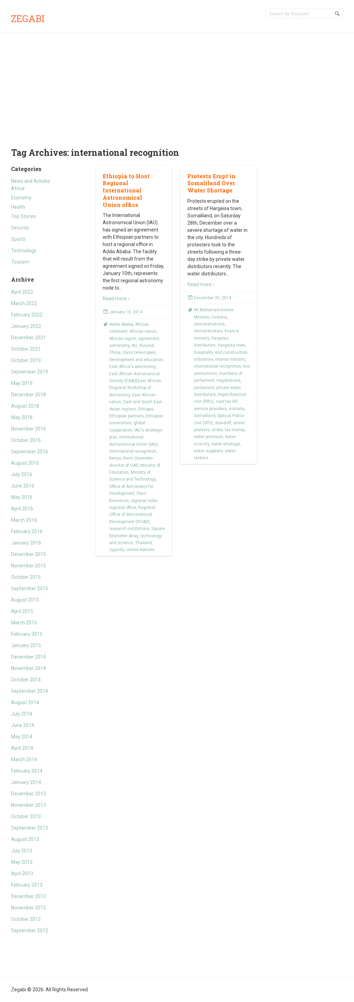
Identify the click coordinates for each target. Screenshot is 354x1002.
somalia (236, 408)
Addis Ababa (121, 324)
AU (134, 345)
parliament (204, 387)
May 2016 (21, 497)
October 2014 (26, 679)
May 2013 (21, 862)
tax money (234, 429)
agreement (148, 338)
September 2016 (29, 451)
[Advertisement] (177, 84)
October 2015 (26, 577)
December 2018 (28, 394)
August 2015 (25, 600)
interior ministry (230, 359)
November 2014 (28, 668)
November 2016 (28, 429)
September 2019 (29, 372)
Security (20, 227)
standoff (223, 422)
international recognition (132, 451)
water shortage (225, 444)
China (114, 352)
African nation (143, 331)
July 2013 (21, 850)
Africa (18, 188)
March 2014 (24, 759)
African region (122, 338)
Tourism (20, 262)
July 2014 (21, 714)
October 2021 (26, 349)
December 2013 (28, 793)
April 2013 (22, 873)
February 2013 (27, 885)
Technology (23, 250)
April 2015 (22, 611)
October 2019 (26, 360)
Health (18, 207)
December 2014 (28, 657)
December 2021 (28, 337)
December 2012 (28, 896)
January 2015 (26, 645)
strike (217, 429)
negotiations (228, 380)
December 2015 (28, 554)
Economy (21, 197)
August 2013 (25, 839)
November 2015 (28, 565)
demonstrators (208, 331)
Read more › (116, 298)
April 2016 (22, 508)
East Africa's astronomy (132, 366)
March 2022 (24, 303)
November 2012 (28, 907)
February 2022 (27, 315)
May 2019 (21, 383)
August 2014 (25, 702)
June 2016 (22, 486)
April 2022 (22, 292)
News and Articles (30, 181)
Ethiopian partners (126, 416)
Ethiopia (145, 409)
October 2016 (26, 440)
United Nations (140, 549)
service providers (210, 408)
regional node (144, 500)
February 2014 (27, 771)
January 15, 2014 (125, 312)
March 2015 (24, 622)
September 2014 (29, 691)
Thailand (143, 542)
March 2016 (24, 520)
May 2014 (21, 736)
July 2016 (21, 474)
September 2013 (29, 828)
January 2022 (26, 326)
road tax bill (226, 401)
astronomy (119, 345)
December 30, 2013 (212, 297)
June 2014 (22, 725)
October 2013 (26, 816)
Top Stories (23, 216)
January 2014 (26, 782)
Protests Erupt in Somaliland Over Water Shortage (211, 183)
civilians (219, 317)
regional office (122, 507)
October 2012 (26, 919)
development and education (136, 359)
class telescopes (139, 352)
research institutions (129, 528)
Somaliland (204, 415)
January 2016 (26, 543)
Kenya (115, 458)
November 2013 (28, 805)
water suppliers (208, 450)
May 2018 (21, 417)
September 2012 (29, 930)
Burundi (146, 345)
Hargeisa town (231, 345)
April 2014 (22, 748)
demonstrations (209, 324)
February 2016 (27, 531)
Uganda (116, 549)
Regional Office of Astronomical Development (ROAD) (132, 514)
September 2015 (29, 588)
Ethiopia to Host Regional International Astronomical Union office (126, 190)
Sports (18, 239)
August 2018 (25, 406)
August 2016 (25, 463)
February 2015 (27, 634)
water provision (208, 436)
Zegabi (28, 18)
